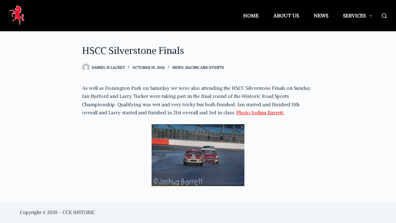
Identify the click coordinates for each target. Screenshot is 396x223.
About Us (286, 15)
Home (251, 15)
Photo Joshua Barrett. (260, 112)
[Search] (384, 15)
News (321, 15)
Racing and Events (204, 67)
